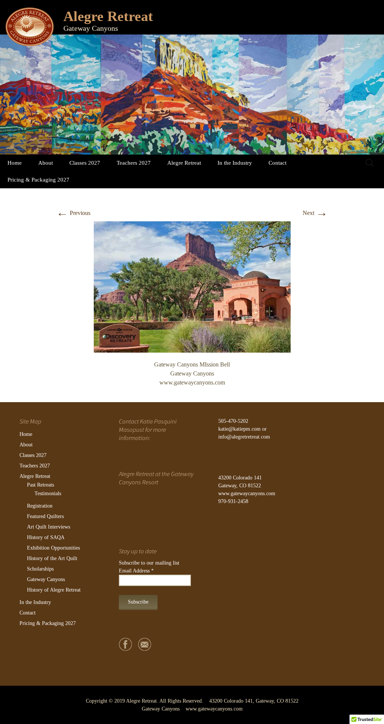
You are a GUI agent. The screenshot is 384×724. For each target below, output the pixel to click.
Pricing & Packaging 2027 (38, 180)
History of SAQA (45, 537)
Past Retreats (40, 485)
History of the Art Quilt (52, 558)
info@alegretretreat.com (244, 437)
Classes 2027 (84, 163)
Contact (277, 163)
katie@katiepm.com (239, 429)
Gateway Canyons (46, 579)
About (45, 163)
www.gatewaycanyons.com (246, 493)
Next (315, 213)
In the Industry (235, 163)
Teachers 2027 (134, 163)
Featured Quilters (45, 516)
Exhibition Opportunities (53, 548)
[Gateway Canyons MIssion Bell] (192, 286)
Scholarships (40, 569)
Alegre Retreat (184, 163)
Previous (73, 213)
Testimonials (47, 493)
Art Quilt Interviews (48, 527)
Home (15, 163)
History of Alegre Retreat (54, 590)
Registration (39, 506)
